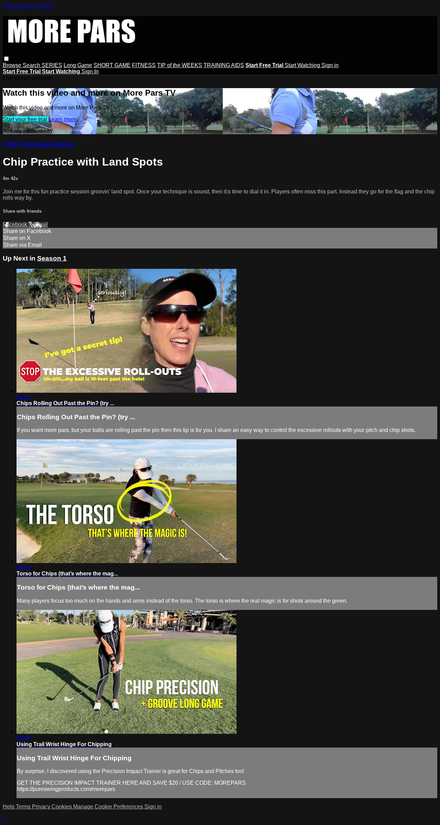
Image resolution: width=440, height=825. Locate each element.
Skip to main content (27, 6)
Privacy (42, 807)
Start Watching (303, 65)
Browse (13, 65)
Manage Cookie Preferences (108, 807)
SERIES (52, 65)
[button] (6, 58)
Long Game (78, 65)
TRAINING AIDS (224, 65)
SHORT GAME (112, 65)
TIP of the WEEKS (179, 65)
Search (32, 65)
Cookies (62, 807)
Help (9, 807)
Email (41, 225)
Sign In (90, 71)
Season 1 (52, 258)
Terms (24, 807)
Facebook (16, 225)
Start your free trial (25, 119)
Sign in (330, 65)
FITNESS (144, 65)
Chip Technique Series (38, 144)
